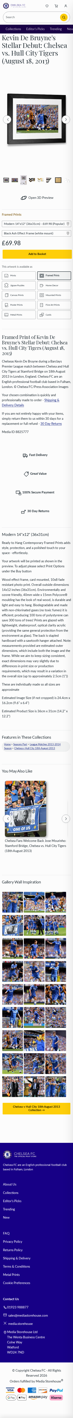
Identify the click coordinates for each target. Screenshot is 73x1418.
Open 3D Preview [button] (40, 197)
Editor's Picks (35, 29)
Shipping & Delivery (17, 1258)
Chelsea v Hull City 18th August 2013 (34, 748)
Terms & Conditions (16, 1266)
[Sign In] (65, 5)
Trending (56, 29)
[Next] (66, 119)
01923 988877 (17, 1307)
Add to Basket (37, 254)
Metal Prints (11, 1274)
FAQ (6, 1233)
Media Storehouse (48, 1381)
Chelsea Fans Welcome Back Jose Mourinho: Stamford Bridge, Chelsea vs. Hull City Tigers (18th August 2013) (35, 846)
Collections (13, 29)
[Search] (64, 17)
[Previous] (7, 119)
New (6, 1217)
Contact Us (11, 1299)
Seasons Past (20, 744)
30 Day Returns (51, 423)
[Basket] (56, 5)
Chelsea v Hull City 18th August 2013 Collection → (36, 1108)
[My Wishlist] (47, 5)
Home (7, 744)
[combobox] (32, 17)
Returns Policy (13, 1250)
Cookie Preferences (16, 1283)
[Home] (15, 6)
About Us (9, 1184)
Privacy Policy (12, 1241)
